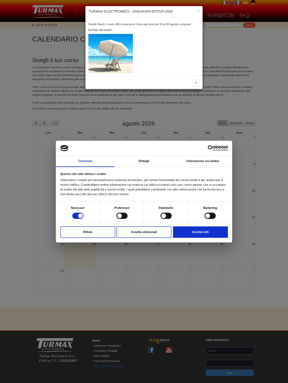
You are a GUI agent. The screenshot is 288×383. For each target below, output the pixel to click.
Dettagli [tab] (144, 161)
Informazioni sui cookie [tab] (203, 161)
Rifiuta (87, 232)
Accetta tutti (200, 232)
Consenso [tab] (85, 161)
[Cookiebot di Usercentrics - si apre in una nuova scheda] (211, 148)
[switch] (122, 216)
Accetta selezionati (144, 232)
